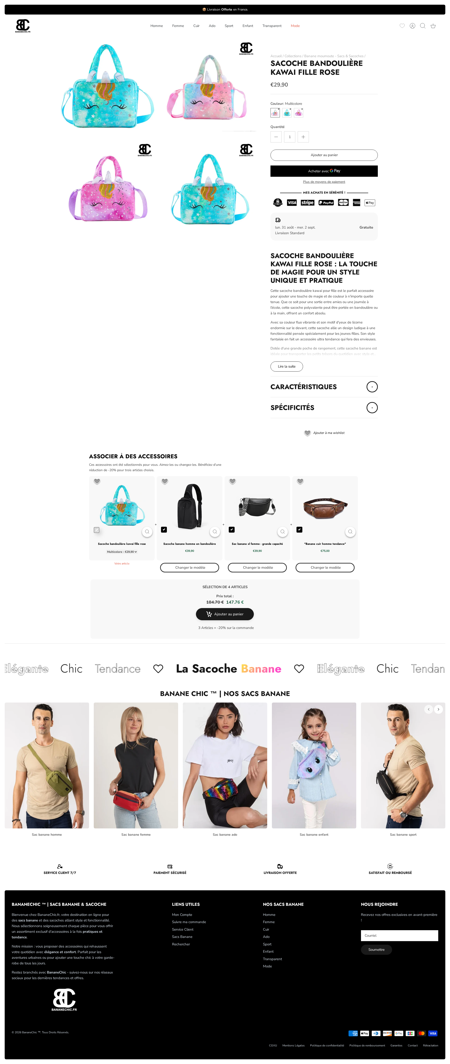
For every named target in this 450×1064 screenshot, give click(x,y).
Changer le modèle (190, 567)
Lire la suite (287, 366)
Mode (295, 25)
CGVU (273, 1045)
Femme (178, 25)
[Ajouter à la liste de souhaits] (97, 482)
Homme (156, 25)
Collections (293, 56)
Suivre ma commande (189, 922)
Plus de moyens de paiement (324, 182)
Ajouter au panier (324, 155)
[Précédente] (428, 709)
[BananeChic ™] (22, 26)
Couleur (286, 103)
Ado (212, 25)
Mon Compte (182, 914)
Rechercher (181, 944)
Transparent (271, 25)
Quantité (277, 126)
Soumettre (376, 949)
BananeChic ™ (31, 1032)
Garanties (396, 1045)
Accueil (276, 56)
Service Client (182, 929)
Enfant (248, 25)
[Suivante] (438, 709)
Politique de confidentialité (327, 1045)
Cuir (196, 25)
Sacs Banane (182, 936)
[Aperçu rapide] (147, 532)
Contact (413, 1045)
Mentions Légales (293, 1045)
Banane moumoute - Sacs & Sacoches (334, 56)
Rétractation (430, 1045)
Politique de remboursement (367, 1045)
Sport (229, 25)
